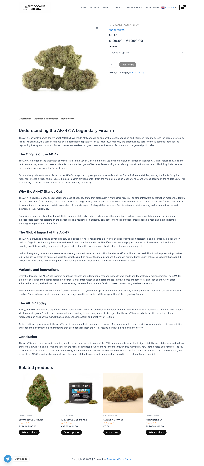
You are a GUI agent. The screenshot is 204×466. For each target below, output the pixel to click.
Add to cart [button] (112, 432)
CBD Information (134, 7)
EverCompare (152, 7)
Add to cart (128, 64)
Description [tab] (25, 118)
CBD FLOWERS (123, 25)
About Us (94, 7)
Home (83, 7)
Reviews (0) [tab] (68, 118)
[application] (109, 7)
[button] (97, 28)
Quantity (113, 46)
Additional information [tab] (46, 118)
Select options (29, 432)
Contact (118, 7)
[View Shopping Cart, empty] (182, 7)
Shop (105, 7)
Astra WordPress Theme (119, 459)
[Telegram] (8, 459)
